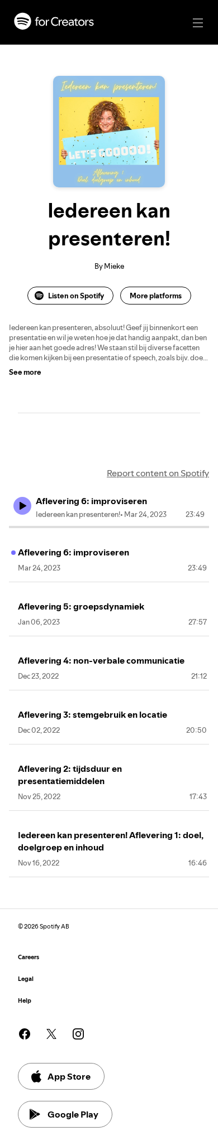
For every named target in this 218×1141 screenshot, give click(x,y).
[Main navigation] (198, 23)
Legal (26, 979)
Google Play (73, 1114)
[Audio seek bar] (109, 527)
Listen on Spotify (76, 296)
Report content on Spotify (158, 473)
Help (24, 1001)
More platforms (156, 296)
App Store (69, 1076)
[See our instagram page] (78, 1034)
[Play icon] (22, 506)
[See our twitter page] (51, 1034)
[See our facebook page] (24, 1034)
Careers (28, 957)
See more (25, 372)
